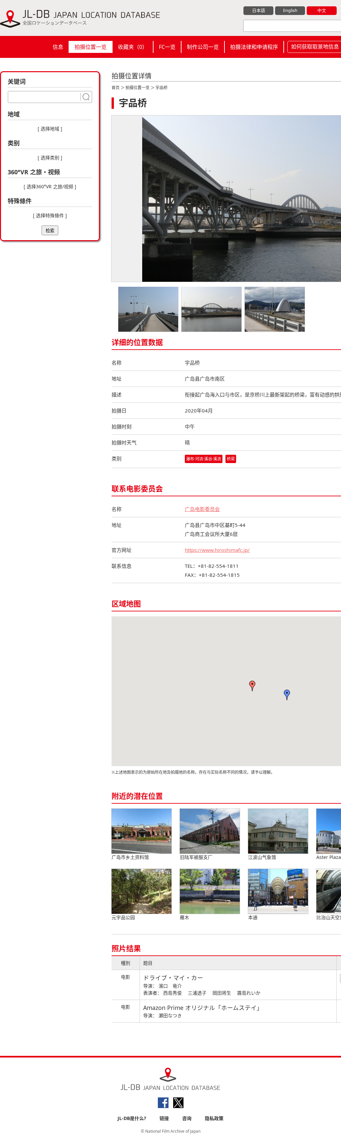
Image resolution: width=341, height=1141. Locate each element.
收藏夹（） (133, 47)
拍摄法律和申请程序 (254, 47)
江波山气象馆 (262, 857)
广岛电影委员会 (202, 509)
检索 (50, 230)
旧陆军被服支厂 (196, 857)
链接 (164, 1118)
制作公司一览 (203, 47)
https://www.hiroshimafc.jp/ (217, 550)
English (290, 10)
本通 (252, 917)
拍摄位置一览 (91, 47)
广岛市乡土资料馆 (130, 857)
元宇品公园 (123, 917)
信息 (58, 47)
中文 (321, 10)
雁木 (184, 917)
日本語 (258, 10)
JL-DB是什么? (132, 1118)
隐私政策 (214, 1118)
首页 (116, 87)
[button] (287, 695)
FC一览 (167, 47)
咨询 (186, 1118)
